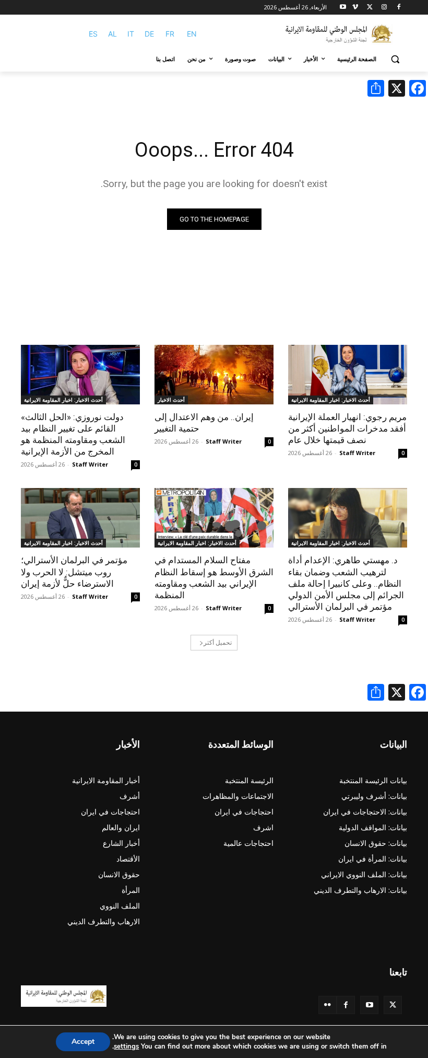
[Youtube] (343, 8)
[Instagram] (384, 8)
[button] (395, 59)
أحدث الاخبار (171, 399)
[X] (370, 8)
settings (126, 1046)
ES (93, 33)
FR (169, 33)
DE (149, 33)
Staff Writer (357, 453)
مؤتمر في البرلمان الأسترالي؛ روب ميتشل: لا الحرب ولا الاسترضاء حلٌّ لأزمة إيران (74, 571)
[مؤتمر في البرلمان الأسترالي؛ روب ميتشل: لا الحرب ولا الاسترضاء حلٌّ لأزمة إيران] (80, 518)
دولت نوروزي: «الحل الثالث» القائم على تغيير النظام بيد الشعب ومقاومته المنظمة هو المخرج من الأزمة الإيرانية (73, 434)
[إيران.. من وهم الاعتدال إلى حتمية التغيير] (214, 374)
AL (112, 33)
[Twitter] (393, 1005)
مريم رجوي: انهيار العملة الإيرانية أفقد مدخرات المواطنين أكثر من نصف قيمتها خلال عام (347, 428)
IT (130, 33)
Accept (83, 1042)
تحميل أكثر (218, 642)
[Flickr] (327, 1005)
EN (192, 33)
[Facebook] (399, 8)
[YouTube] (369, 1005)
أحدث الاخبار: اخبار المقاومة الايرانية (330, 399)
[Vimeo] (355, 8)
